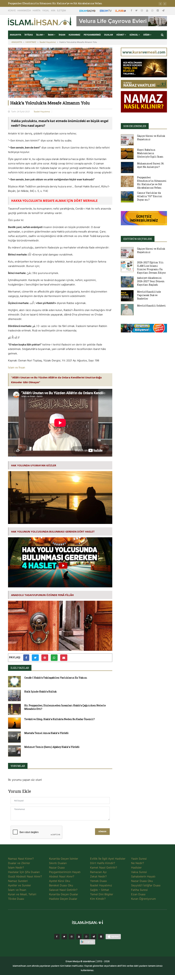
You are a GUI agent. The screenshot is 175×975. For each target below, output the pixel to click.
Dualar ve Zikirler (19, 863)
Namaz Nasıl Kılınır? (21, 858)
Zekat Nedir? (98, 876)
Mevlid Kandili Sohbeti (151, 305)
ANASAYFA (15, 34)
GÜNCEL (134, 34)
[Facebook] (132, 10)
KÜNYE (12, 10)
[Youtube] (147, 10)
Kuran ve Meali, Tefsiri (22, 894)
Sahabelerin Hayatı (143, 876)
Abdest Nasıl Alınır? (61, 876)
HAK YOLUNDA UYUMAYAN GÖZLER (33, 465)
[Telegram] (163, 10)
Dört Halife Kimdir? (102, 863)
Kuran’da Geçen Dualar (63, 894)
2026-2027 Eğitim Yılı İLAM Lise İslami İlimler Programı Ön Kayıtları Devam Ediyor (151, 267)
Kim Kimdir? (98, 898)
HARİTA (37, 10)
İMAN (51, 34)
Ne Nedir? (137, 863)
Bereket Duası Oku (61, 885)
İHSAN (62, 34)
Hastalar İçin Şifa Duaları (24, 872)
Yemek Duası (98, 881)
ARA (53, 10)
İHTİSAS (29, 34)
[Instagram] (142, 10)
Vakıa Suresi (139, 872)
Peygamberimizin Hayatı (64, 872)
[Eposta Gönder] (63, 657)
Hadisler (136, 867)
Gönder (102, 831)
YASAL (45, 10)
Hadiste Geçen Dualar (63, 898)
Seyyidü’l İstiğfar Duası (145, 885)
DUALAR (108, 34)
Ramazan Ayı (98, 872)
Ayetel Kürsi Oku (59, 881)
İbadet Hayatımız (48, 42)
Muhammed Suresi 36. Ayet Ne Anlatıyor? (150, 165)
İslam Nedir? (16, 867)
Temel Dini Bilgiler (101, 894)
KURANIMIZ (74, 34)
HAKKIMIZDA (24, 10)
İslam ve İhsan (16, 367)
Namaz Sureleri (18, 881)
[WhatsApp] (152, 10)
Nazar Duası (57, 867)
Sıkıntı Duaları (58, 863)
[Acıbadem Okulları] (144, 329)
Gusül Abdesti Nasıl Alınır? (25, 876)
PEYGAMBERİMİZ (92, 34)
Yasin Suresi (139, 858)
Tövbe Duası (16, 898)
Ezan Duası (138, 894)
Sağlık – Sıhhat (99, 890)
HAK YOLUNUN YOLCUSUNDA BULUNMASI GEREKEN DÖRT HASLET (53, 531)
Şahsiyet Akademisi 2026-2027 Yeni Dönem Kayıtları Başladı (151, 281)
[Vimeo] (93, 936)
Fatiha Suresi (139, 890)
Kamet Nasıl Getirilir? (103, 867)
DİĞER (146, 34)
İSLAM (39, 34)
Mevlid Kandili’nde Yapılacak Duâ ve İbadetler (149, 295)
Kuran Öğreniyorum (143, 898)
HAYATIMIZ (30, 42)
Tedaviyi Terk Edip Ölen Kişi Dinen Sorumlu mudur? (40, 3)
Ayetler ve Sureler (19, 885)
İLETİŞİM (61, 10)
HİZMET (120, 34)
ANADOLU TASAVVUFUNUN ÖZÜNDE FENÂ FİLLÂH (42, 595)
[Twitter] (136, 10)
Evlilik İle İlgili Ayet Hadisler (107, 858)
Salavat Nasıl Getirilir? (63, 890)
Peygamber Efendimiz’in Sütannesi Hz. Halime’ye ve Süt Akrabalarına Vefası (151, 182)
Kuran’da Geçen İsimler (63, 858)
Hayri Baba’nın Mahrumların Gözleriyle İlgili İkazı (150, 153)
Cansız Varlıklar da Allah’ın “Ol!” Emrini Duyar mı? (149, 196)
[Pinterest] (158, 10)
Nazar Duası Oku (142, 881)
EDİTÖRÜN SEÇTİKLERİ (137, 239)
